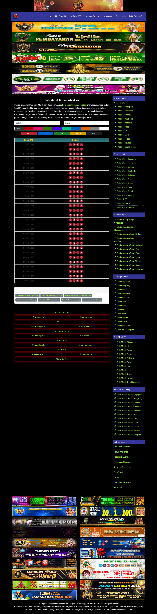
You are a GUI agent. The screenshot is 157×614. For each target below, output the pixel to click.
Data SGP (73, 606)
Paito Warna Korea (124, 183)
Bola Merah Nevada (124, 378)
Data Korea (121, 305)
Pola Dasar (63, 340)
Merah (29, 133)
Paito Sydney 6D (135, 16)
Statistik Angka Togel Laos (128, 257)
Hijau (62, 133)
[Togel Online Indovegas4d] (112, 595)
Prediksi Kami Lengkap (126, 147)
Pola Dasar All (86, 336)
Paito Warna (107, 16)
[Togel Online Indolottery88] (112, 553)
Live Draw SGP (75, 16)
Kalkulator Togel (63, 359)
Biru (45, 133)
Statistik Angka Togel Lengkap (129, 269)
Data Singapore (123, 281)
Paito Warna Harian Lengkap (128, 434)
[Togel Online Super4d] (78, 48)
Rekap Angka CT (39, 326)
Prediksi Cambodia (124, 119)
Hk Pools (118, 487)
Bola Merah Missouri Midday (62, 100)
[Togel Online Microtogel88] (44, 501)
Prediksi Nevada (123, 143)
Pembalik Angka (39, 345)
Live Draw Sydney (92, 16)
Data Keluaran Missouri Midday (27, 295)
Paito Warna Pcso (124, 179)
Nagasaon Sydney (121, 457)
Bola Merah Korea (124, 366)
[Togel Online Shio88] (112, 585)
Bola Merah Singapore (126, 342)
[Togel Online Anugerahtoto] (112, 543)
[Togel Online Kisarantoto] (78, 69)
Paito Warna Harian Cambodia (129, 406)
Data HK (117, 477)
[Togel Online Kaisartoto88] (44, 585)
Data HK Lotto (85, 610)
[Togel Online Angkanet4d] (112, 564)
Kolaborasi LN (86, 354)
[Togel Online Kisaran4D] (78, 58)
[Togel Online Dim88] (78, 37)
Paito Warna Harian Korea (127, 418)
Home (49, 16)
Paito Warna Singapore (126, 159)
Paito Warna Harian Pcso (127, 414)
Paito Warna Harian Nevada (128, 431)
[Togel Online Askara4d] (44, 543)
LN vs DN (62, 350)
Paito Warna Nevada (125, 195)
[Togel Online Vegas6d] (44, 532)
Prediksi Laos (122, 135)
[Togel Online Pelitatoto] (78, 79)
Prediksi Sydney (123, 115)
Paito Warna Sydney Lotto (48, 610)
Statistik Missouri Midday (71, 300)
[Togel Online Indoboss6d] (112, 501)
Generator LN (39, 317)
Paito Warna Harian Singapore (129, 395)
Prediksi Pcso (122, 127)
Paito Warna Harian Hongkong (129, 398)
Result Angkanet (121, 452)
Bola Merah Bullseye (125, 358)
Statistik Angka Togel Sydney (129, 234)
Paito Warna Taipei (124, 191)
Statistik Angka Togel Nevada (129, 265)
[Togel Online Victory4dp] (44, 511)
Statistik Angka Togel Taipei (128, 261)
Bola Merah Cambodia (126, 354)
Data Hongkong (123, 285)
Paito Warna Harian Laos (127, 423)
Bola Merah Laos (123, 370)
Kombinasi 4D (39, 354)
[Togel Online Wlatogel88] (44, 564)
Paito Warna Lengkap (125, 207)
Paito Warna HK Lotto (69, 610)
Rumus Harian (86, 317)
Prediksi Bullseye (124, 123)
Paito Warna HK (21, 606)
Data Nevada (122, 318)
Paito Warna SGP (53, 606)
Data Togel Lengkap (125, 330)
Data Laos (120, 310)
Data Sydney (122, 289)
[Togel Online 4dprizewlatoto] (44, 574)
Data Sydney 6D (123, 326)
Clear (19, 128)
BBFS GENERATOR (62, 313)
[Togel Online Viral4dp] (78, 90)
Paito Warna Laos (124, 187)
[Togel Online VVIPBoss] (78, 27)
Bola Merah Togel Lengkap (128, 382)
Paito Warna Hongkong (126, 163)
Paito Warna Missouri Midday (52, 295)
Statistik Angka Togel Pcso (128, 249)
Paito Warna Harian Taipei (127, 426)
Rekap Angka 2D (63, 331)
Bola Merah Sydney (124, 350)
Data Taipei (121, 314)
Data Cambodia (123, 294)
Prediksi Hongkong (124, 111)
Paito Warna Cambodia (126, 171)
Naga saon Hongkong (123, 462)
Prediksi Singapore (124, 107)
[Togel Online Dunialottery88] (112, 532)
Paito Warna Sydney (125, 167)
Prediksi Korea (123, 131)
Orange (78, 133)
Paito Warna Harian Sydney (128, 403)
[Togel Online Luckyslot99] (112, 511)
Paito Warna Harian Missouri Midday (78, 295)
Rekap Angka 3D (86, 326)
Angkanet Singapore (122, 467)
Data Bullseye (122, 297)
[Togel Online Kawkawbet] (44, 522)
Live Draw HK (60, 16)
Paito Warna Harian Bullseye (128, 410)
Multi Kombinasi (86, 345)
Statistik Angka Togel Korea (128, 253)
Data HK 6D (121, 322)
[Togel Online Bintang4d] (44, 553)
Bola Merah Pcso (123, 362)
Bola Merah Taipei (124, 374)
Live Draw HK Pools (122, 482)
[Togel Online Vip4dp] (112, 522)
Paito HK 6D (121, 16)
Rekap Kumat (63, 322)
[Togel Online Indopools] (112, 574)
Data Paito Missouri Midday (26, 300)
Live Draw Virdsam (122, 447)
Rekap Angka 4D (39, 336)
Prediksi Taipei (123, 139)
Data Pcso (121, 302)
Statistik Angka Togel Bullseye (129, 245)
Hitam (94, 133)
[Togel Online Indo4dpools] (44, 595)
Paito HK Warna (120, 103)
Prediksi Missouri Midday (92, 300)
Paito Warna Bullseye (125, 175)
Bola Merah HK (123, 346)
